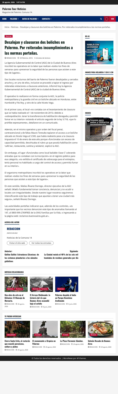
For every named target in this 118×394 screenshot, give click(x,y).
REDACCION (11, 58)
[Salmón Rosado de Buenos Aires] (100, 329)
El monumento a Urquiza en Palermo (44, 342)
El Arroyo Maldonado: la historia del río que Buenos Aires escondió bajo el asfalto (40, 299)
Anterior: (22, 256)
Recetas (93, 335)
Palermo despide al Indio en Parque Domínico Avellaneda (65, 297)
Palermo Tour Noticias (14, 9)
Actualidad (11, 335)
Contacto (46, 18)
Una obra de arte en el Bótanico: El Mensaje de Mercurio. (15, 297)
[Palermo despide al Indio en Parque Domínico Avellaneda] (66, 284)
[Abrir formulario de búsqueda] (101, 19)
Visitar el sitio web (17, 243)
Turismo (19, 289)
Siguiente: (61, 254)
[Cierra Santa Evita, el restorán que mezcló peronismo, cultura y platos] (17, 329)
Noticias (8, 36)
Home (4, 18)
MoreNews (68, 358)
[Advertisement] (59, 377)
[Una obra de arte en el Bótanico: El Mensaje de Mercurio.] (16, 284)
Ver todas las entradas (41, 243)
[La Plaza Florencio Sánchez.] (73, 329)
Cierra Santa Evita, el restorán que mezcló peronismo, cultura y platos (17, 343)
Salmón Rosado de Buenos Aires (99, 342)
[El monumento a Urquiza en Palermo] (45, 329)
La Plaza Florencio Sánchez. (71, 340)
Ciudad (37, 335)
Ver (112, 18)
